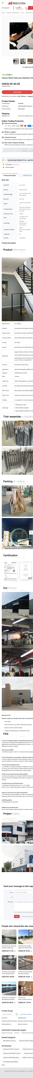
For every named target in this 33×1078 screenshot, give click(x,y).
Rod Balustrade (22, 1018)
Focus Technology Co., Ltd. (22, 1071)
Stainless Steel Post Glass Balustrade (10, 1021)
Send (16, 916)
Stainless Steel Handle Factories (12, 1053)
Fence (22, 12)
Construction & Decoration (13, 12)
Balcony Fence (29, 12)
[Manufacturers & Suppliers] (16, 3)
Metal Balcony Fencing (9, 1041)
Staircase (4, 1018)
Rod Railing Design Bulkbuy (10, 1062)
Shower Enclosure (23, 1024)
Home (3, 12)
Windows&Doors (6, 1024)
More (3, 1065)
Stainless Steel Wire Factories (11, 1049)
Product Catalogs (27, 1014)
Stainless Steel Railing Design (11, 1057)
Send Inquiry (17, 92)
